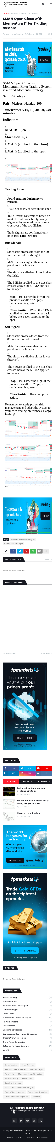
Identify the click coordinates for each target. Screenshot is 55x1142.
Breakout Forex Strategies (27, 1005)
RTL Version (42, 1137)
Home (6, 13)
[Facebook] (13, 551)
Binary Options (27, 1001)
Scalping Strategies (27, 1029)
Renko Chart (27, 1025)
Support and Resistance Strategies (27, 1034)
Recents (27, 781)
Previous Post (10, 653)
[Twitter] (20, 551)
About (19, 1137)
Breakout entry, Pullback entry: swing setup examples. (33, 802)
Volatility (27, 1050)
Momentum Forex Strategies (24, 13)
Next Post (46, 653)
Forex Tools (27, 1013)
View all (48, 559)
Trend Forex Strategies (27, 1042)
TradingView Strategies (13, 543)
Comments (44, 781)
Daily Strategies (27, 1009)
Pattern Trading (27, 1021)
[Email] (40, 551)
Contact (30, 1137)
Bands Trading (27, 997)
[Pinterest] (26, 551)
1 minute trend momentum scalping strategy (31, 789)
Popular (11, 781)
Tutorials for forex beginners (27, 1046)
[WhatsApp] (33, 551)
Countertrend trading (28, 813)
